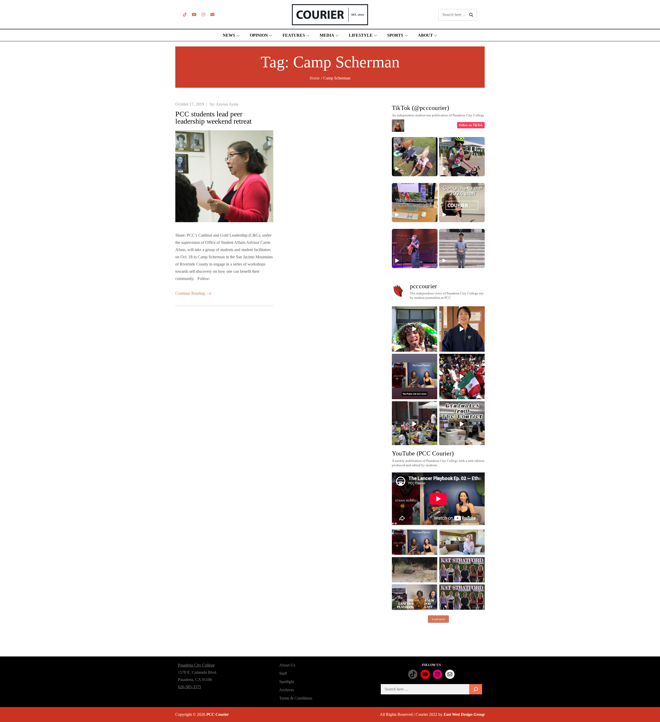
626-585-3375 (189, 687)
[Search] (475, 689)
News (229, 35)
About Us (287, 665)
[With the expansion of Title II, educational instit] (462, 329)
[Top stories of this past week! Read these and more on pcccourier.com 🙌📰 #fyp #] (462, 248)
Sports (395, 35)
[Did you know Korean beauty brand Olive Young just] (414, 329)
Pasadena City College (196, 665)
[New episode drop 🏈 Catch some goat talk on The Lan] (414, 376)
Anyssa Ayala (227, 104)
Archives (286, 690)
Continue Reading (190, 293)
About (425, 35)
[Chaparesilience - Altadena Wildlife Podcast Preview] (414, 569)
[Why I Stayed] (462, 542)
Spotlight (286, 681)
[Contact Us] (212, 14)
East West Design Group (464, 714)
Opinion (259, 35)
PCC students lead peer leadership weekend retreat (213, 117)
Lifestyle (361, 35)
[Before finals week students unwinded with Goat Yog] (414, 424)
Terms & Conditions (295, 698)
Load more (438, 619)
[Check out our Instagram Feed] (203, 14)
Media (327, 35)
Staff (283, 673)
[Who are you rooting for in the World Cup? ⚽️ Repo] (462, 376)
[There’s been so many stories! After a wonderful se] (462, 424)
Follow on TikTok (471, 125)
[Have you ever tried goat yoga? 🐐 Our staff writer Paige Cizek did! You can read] (415, 156)
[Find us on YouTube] (194, 14)
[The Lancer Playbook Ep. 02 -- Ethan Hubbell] (414, 542)
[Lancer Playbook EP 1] (414, 597)
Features (294, 35)
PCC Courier (217, 714)
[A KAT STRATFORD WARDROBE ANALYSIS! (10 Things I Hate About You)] (462, 597)
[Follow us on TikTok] (185, 14)
